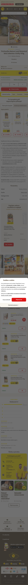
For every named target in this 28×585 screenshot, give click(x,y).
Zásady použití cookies (6, 295)
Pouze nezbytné (6, 299)
